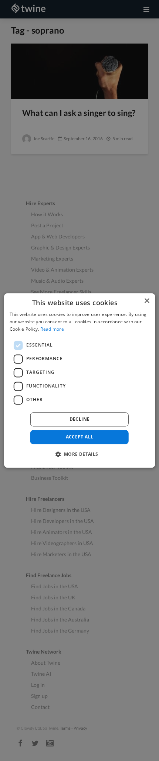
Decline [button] (80, 419)
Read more (52, 329)
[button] (79, 454)
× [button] (146, 301)
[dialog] (79, 380)
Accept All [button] (80, 437)
